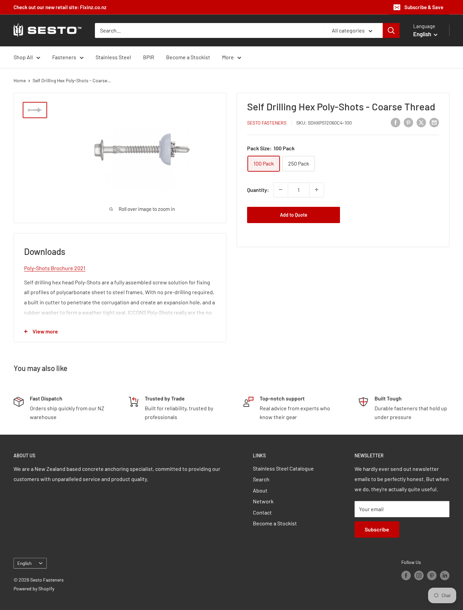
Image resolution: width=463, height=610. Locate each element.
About (260, 490)
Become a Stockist (188, 57)
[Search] (391, 30)
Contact (262, 512)
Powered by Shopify (34, 588)
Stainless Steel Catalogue (283, 468)
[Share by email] (434, 122)
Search (261, 479)
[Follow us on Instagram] (419, 575)
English (24, 563)
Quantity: (258, 189)
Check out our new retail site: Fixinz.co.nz (60, 7)
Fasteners (64, 57)
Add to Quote (293, 214)
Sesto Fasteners (266, 122)
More (228, 57)
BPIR (148, 57)
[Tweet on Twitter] (421, 122)
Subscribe (377, 529)
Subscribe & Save (423, 7)
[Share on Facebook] (395, 122)
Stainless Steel (113, 57)
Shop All (23, 57)
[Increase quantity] (316, 189)
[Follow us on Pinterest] (432, 575)
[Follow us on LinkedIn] (444, 575)
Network (263, 501)
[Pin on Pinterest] (408, 122)
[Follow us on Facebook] (406, 575)
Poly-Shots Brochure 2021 (54, 268)
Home (20, 80)
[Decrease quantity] (281, 189)
